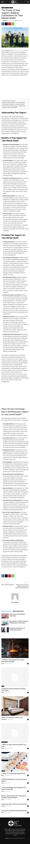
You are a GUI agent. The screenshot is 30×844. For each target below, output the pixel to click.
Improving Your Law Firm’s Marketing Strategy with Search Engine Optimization (22, 586)
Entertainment (4, 657)
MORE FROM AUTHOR (18, 611)
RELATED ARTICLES (6, 611)
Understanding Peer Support (9, 100)
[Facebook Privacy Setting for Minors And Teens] (15, 677)
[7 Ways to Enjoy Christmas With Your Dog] (15, 733)
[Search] (28, 2)
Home (2, 5)
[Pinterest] (9, 23)
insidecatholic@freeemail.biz (18, 838)
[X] (6, 23)
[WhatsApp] (13, 23)
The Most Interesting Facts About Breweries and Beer (12, 661)
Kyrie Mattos (5, 20)
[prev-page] (2, 635)
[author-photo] (15, 600)
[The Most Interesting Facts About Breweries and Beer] (15, 648)
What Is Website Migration (7, 584)
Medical (11, 7)
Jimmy (2, 663)
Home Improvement (5, 715)
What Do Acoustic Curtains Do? (12, 717)
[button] (2, 2)
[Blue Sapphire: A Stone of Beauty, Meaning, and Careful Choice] (5, 622)
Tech (3, 686)
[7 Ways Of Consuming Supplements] (15, 762)
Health (6, 5)
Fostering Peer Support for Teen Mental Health (13, 104)
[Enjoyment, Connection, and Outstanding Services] (5, 629)
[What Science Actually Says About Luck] (5, 615)
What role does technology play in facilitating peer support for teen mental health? (14, 106)
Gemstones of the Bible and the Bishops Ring (14, 810)
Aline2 (2, 692)
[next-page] (5, 635)
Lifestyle (6, 7)
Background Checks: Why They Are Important (14, 804)
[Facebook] (2, 23)
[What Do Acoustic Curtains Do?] (15, 706)
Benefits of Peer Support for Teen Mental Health (13, 102)
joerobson (3, 806)
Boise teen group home (19, 50)
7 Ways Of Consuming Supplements (13, 773)
